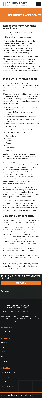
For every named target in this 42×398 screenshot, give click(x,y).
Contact (5, 361)
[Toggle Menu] (38, 4)
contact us (11, 205)
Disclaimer (6, 377)
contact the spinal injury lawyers (21, 35)
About (4, 343)
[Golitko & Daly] (14, 4)
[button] (21, 296)
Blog (3, 357)
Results (4, 352)
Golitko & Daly (13, 395)
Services (5, 347)
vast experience (16, 59)
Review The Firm (8, 372)
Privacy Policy (7, 386)
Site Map (5, 382)
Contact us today (19, 268)
